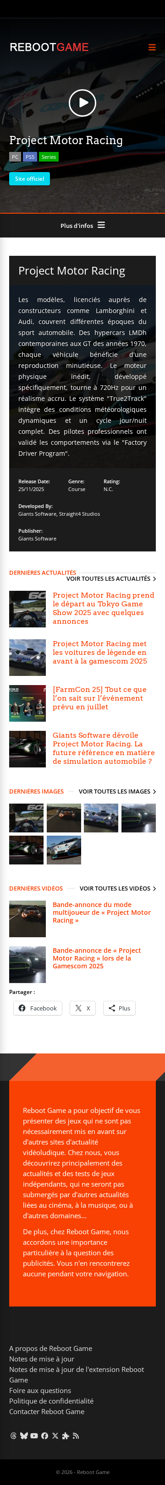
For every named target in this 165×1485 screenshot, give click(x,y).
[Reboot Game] (49, 50)
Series (49, 156)
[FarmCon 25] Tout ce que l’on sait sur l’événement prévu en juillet (100, 698)
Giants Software (37, 513)
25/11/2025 (31, 489)
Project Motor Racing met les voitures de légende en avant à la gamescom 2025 (100, 652)
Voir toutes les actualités (108, 578)
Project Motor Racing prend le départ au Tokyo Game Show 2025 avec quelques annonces (103, 608)
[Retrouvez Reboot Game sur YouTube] (34, 1435)
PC (15, 156)
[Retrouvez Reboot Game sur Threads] (13, 1435)
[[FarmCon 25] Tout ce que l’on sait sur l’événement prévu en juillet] (27, 703)
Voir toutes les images (114, 791)
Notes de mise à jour (41, 1358)
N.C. (108, 489)
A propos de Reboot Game (50, 1348)
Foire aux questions (40, 1390)
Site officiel (29, 179)
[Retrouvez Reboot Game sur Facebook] (44, 1435)
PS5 (30, 156)
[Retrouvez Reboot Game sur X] (55, 1435)
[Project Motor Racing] (26, 830)
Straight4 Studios (79, 513)
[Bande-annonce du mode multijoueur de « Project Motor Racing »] (27, 919)
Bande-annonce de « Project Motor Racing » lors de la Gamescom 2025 (97, 958)
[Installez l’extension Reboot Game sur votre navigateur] (65, 1435)
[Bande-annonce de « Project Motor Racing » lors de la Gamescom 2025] (27, 964)
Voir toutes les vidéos (115, 888)
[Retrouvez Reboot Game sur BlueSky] (24, 1435)
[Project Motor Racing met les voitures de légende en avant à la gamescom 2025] (27, 657)
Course (76, 489)
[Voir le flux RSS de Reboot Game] (76, 1435)
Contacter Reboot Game (46, 1411)
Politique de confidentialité (51, 1400)
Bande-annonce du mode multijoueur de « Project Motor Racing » (102, 912)
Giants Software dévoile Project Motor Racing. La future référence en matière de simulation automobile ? (104, 748)
